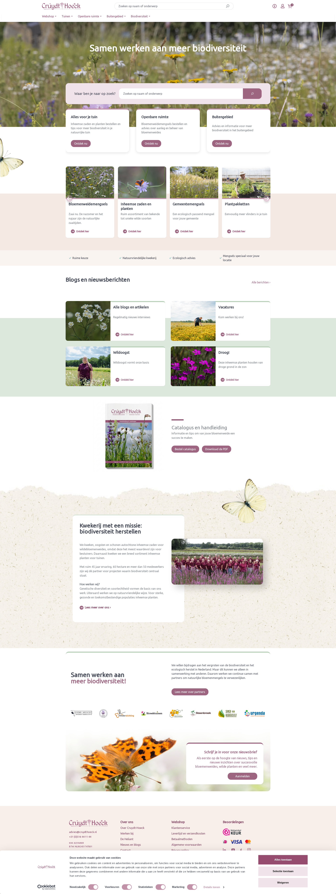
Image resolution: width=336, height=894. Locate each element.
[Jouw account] (282, 6)
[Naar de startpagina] (61, 6)
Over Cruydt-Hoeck (132, 827)
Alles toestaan (283, 859)
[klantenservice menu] (274, 6)
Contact (125, 850)
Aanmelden (242, 776)
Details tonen (212, 887)
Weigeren (283, 882)
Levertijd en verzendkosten (188, 833)
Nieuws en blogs (130, 844)
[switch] (127, 887)
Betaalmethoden (182, 839)
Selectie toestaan (283, 871)
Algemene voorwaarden (187, 844)
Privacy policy (180, 850)
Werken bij (127, 833)
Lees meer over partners (190, 691)
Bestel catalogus (185, 449)
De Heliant (126, 839)
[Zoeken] (227, 6)
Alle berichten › (261, 282)
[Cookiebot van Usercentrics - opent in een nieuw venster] (46, 887)
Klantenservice (181, 827)
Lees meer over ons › (98, 607)
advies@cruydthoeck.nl (83, 831)
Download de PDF (216, 449)
